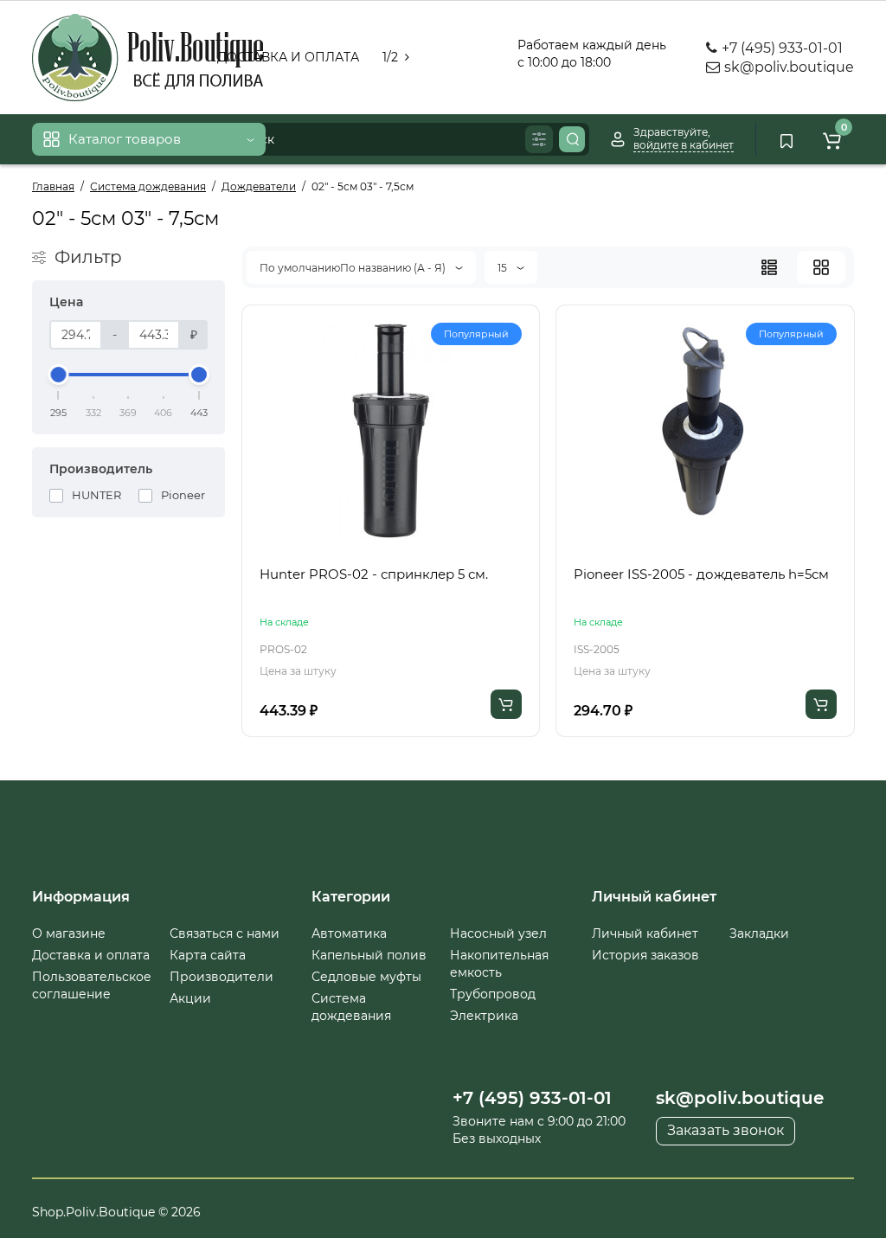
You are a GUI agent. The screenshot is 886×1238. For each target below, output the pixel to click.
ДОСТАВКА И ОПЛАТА (288, 57)
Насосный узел (498, 933)
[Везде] (539, 139)
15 (504, 267)
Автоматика (349, 933)
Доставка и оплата (91, 955)
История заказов (645, 955)
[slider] (58, 374)
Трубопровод (493, 994)
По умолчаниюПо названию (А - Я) (354, 267)
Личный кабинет (645, 933)
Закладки (759, 933)
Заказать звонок (725, 1130)
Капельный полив (369, 955)
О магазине (69, 933)
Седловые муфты (366, 977)
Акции (190, 998)
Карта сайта (208, 955)
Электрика (484, 1015)
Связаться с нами (224, 933)
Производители (221, 977)
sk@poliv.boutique (787, 67)
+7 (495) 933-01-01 (780, 48)
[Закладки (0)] (786, 139)
